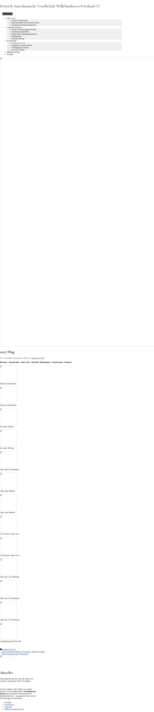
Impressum (9, 704)
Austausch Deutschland (21, 45)
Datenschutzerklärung (14, 709)
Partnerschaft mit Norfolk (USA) (25, 23)
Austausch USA (18, 43)
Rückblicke (11, 41)
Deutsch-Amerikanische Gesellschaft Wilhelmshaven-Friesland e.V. (50, 6)
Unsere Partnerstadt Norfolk (23, 29)
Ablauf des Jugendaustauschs (24, 34)
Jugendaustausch (14, 27)
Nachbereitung (17, 38)
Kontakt (10, 54)
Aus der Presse (17, 50)
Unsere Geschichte (19, 20)
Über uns (11, 18)
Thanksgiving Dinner (20, 47)
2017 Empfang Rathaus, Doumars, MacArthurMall (23, 652)
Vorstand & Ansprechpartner (23, 25)
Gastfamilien (16, 36)
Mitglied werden (13, 52)
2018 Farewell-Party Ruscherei (15, 654)
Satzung (8, 707)
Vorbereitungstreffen (20, 32)
